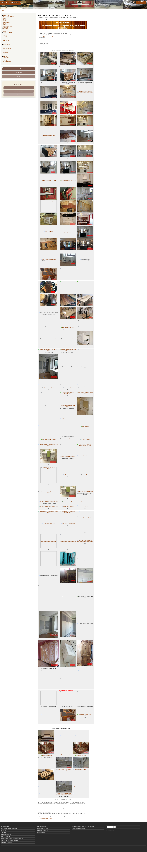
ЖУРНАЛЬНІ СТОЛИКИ (7, 43)
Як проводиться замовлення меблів (12, 7)
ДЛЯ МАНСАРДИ (6, 40)
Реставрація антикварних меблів (42, 828)
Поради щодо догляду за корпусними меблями (114, 837)
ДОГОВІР (19, 76)
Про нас (21, 7)
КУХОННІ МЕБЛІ (6, 15)
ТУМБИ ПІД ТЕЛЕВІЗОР (7, 61)
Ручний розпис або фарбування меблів (78, 828)
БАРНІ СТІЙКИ (5, 37)
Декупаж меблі (3, 832)
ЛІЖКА (4, 47)
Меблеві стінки (5, 55)
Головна (3, 7)
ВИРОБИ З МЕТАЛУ (6, 44)
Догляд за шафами (110, 831)
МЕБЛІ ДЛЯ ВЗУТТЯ (6, 49)
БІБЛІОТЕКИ (5, 35)
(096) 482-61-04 (102, 848)
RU (133, 2)
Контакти (47, 7)
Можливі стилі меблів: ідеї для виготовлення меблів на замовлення (12, 838)
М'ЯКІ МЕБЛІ (5, 27)
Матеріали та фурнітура (28, 7)
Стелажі (4, 59)
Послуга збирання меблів (18, 94)
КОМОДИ (4, 45)
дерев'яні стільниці (47, 36)
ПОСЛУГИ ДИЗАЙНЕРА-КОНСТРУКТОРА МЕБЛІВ (11, 63)
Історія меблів (3, 830)
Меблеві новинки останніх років (6, 834)
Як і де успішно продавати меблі (6, 842)
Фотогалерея (52, 7)
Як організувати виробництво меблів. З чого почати (9, 840)
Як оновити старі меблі (41, 832)
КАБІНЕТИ (5, 36)
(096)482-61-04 (141, 1)
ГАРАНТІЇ (18, 69)
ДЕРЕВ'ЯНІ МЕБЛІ (6, 28)
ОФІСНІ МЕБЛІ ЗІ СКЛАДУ (7, 25)
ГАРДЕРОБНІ (5, 20)
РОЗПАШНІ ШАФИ (6, 57)
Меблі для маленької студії (5, 836)
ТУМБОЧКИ (5, 60)
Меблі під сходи (5, 53)
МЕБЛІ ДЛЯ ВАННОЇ (6, 21)
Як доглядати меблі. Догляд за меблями (113, 835)
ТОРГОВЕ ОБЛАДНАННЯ (7, 32)
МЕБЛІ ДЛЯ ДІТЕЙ (6, 29)
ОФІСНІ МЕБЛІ (5, 24)
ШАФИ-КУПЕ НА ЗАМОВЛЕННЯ (8, 16)
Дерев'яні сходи (5, 41)
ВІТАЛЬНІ (4, 23)
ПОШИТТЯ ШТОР (6, 56)
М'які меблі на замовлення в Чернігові (45, 818)
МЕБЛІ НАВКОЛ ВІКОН (7, 48)
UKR (134, 1)
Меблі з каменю (5, 52)
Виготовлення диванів (18, 91)
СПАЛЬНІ (4, 31)
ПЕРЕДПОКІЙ (5, 19)
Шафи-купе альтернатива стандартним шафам (9, 828)
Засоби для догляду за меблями (112, 833)
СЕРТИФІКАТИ (18, 72)
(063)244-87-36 (140, 3)
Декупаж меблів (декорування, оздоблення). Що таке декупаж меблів (83, 826)
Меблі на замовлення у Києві (11, 2)
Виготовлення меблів (19, 87)
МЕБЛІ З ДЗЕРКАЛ (6, 51)
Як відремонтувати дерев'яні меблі (42, 830)
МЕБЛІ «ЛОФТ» (5, 33)
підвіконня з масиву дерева (57, 36)
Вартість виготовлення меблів (39, 7)
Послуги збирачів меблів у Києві (42, 826)
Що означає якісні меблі (5, 826)
